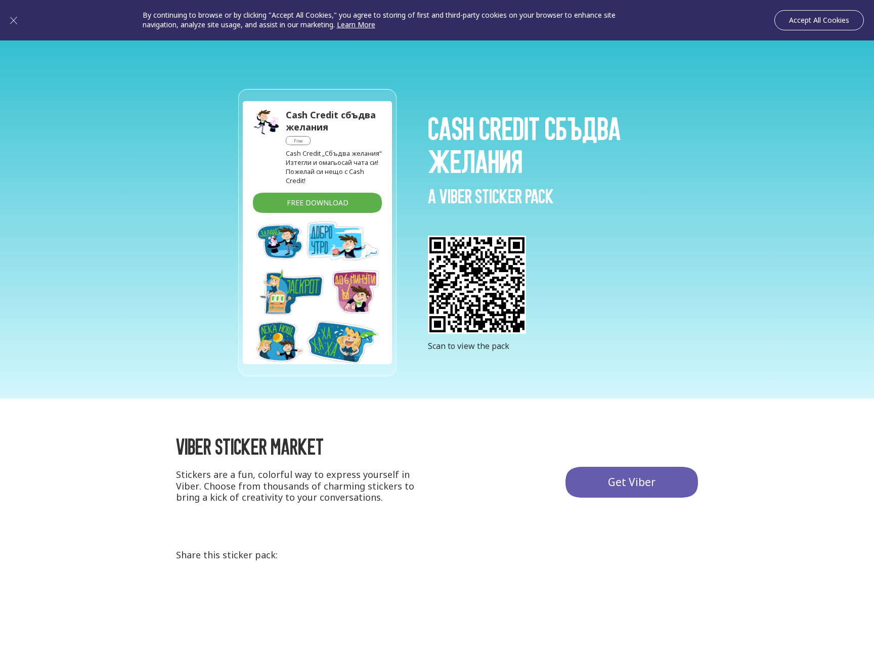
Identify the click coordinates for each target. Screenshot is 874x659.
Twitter (227, 594)
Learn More (356, 24)
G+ (189, 594)
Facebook (264, 594)
